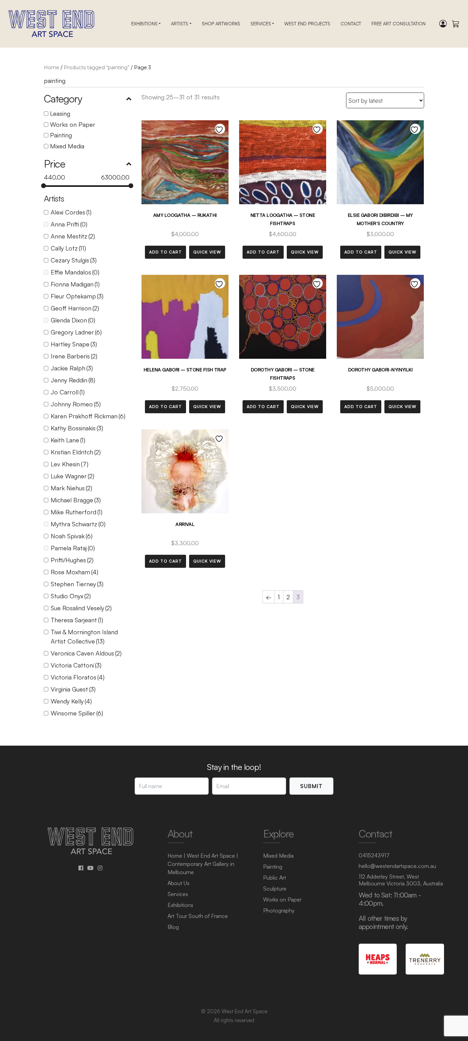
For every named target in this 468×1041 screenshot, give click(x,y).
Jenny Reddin (73, 380)
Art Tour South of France (198, 916)
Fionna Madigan (75, 284)
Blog (173, 926)
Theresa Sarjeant (77, 620)
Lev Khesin (69, 464)
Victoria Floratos (77, 677)
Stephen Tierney (77, 584)
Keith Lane (68, 440)
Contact (351, 23)
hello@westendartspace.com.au (397, 865)
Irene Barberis (74, 356)
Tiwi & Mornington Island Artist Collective (84, 636)
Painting (61, 135)
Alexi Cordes (71, 212)
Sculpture (274, 888)
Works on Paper (72, 124)
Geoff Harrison (75, 308)
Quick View (207, 252)
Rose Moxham (74, 572)
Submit (311, 786)
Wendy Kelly (71, 701)
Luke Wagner (72, 476)
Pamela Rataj (73, 548)
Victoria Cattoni (76, 665)
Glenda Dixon (73, 320)
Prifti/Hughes (72, 560)
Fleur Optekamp (77, 296)
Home (51, 67)
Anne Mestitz (73, 236)
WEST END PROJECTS (307, 23)
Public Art (274, 877)
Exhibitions (144, 23)
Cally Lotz (68, 248)
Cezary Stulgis (74, 260)
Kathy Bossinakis (77, 428)
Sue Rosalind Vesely (81, 608)
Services (260, 23)
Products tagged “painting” (97, 67)
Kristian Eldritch (76, 452)
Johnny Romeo (76, 404)
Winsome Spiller (77, 713)
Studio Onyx (71, 596)
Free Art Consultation (398, 23)
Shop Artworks (221, 23)
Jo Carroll (68, 392)
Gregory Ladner (76, 332)
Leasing (60, 113)
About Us (178, 883)
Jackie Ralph (72, 368)
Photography (279, 910)
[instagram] (100, 867)
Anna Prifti (69, 224)
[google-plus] (90, 867)
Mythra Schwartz (78, 524)
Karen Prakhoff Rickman (88, 416)
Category (63, 99)
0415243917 (374, 855)
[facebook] (80, 867)
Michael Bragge (76, 500)
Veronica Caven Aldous (86, 653)
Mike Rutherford (76, 512)
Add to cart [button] (165, 252)
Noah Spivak (72, 536)
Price (54, 164)
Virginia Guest (73, 689)
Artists (179, 23)
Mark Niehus (71, 488)
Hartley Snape (74, 344)
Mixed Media (67, 146)
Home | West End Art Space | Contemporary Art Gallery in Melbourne (203, 863)
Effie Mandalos (75, 272)
